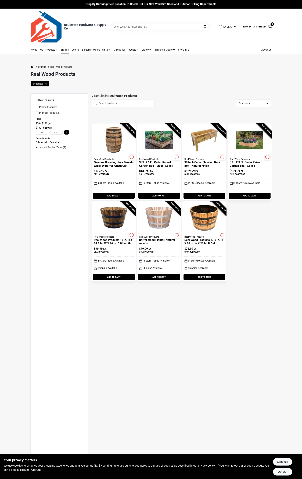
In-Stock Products (49, 112)
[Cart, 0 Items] (270, 27)
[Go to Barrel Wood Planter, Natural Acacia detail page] (159, 218)
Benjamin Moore (163, 49)
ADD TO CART (113, 196)
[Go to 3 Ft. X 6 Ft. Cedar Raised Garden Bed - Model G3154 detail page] (159, 140)
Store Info (183, 49)
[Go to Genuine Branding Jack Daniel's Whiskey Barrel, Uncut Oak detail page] (113, 140)
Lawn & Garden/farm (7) (52, 147)
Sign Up (261, 26)
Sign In (247, 26)
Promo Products (48, 107)
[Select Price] (66, 132)
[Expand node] (37, 147)
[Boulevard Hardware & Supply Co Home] (46, 27)
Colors (75, 49)
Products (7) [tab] (40, 83)
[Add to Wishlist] (132, 157)
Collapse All (41, 142)
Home (34, 49)
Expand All (55, 142)
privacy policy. (206, 465)
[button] (227, 26)
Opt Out (282, 471)
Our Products (47, 49)
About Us (266, 49)
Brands (65, 49)
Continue (282, 461)
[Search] (205, 26)
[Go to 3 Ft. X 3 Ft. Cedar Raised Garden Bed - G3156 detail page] (249, 140)
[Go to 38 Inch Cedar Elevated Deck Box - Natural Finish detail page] (204, 140)
